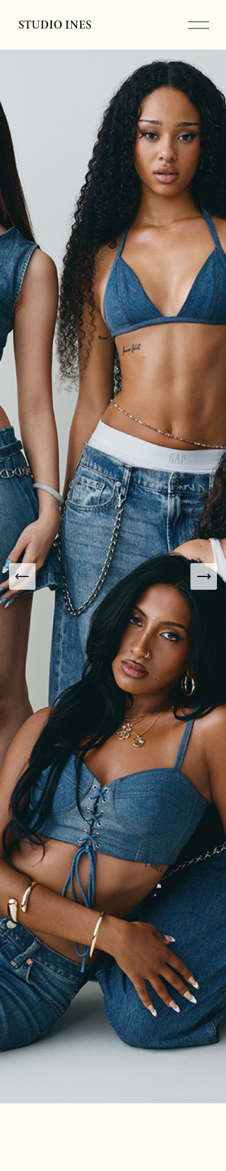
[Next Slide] (203, 576)
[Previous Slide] (22, 576)
